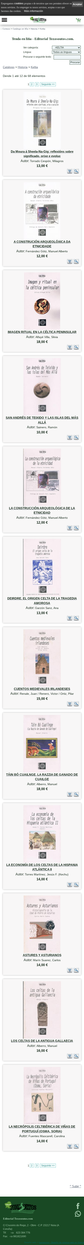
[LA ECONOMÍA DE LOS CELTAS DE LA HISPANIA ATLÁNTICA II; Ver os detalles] (42, 861)
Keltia (42, 29)
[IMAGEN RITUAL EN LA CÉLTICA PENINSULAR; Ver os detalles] (42, 328)
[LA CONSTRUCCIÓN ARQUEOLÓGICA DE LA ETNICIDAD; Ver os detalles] (42, 505)
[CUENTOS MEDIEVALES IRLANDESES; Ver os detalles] (42, 685)
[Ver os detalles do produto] (76, 172)
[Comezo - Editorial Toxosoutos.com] (37, 19)
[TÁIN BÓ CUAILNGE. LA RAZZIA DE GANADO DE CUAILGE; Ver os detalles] (42, 771)
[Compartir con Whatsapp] (78, 1216)
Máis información (33, 11)
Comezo (6, 29)
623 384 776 (20, 1232)
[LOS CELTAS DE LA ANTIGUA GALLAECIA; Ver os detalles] (42, 1037)
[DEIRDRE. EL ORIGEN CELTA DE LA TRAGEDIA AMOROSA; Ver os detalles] (42, 595)
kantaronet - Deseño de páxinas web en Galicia (61, 1242)
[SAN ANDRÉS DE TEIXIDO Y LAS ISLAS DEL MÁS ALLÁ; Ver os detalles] (42, 414)
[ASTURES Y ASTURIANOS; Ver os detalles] (42, 952)
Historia (34, 29)
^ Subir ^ (75, 1186)
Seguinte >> (48, 84)
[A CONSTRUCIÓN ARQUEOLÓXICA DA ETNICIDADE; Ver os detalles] (42, 238)
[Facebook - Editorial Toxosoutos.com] (78, 1209)
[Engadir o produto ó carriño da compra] (70, 172)
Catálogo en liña (20, 29)
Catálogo (8, 67)
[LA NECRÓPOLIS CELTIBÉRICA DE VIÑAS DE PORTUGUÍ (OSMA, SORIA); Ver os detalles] (42, 1123)
